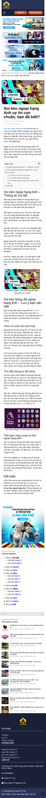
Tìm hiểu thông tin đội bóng (19, 178)
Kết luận (10, 186)
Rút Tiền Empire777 (9, 755)
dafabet (16, 567)
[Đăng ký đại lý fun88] (23, 23)
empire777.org (20, 791)
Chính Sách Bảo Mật (19, 794)
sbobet (15, 601)
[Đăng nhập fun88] (23, 65)
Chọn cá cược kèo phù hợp (20, 175)
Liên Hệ (32, 794)
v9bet (15, 598)
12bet (15, 570)
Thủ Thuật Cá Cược (19, 73)
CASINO (5, 735)
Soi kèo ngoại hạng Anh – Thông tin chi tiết (23, 167)
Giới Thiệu (6, 794)
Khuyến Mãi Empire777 (11, 758)
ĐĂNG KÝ (21, 12)
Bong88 (17, 560)
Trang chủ (6, 73)
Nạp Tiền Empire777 (10, 752)
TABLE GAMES (8, 741)
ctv (7, 121)
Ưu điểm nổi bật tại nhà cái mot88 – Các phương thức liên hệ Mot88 (24, 680)
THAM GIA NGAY (35, 12)
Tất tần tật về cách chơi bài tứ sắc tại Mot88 (25, 643)
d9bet (16, 576)
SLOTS (4, 738)
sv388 (13, 604)
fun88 (15, 586)
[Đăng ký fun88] (23, 526)
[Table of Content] (39, 163)
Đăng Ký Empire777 (10, 749)
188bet (17, 591)
